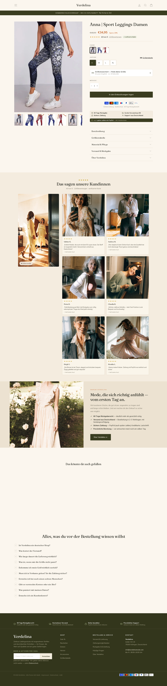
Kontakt (129, 635)
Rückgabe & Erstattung (101, 647)
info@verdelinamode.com (134, 650)
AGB (60, 675)
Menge (93, 80)
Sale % (62, 639)
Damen (62, 647)
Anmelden (46, 656)
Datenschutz (33, 663)
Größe (93, 57)
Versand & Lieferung (100, 639)
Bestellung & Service (103, 635)
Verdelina (83, 5)
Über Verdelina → (100, 437)
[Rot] (106, 50)
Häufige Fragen (98, 650)
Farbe (92, 45)
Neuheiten (64, 643)
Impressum (45, 675)
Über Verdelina (99, 157)
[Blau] (99, 50)
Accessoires (64, 654)
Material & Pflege (100, 144)
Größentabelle (98, 138)
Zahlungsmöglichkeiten (101, 643)
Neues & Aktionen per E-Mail (26, 651)
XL (113, 63)
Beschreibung (98, 131)
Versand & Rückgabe (101, 151)
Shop (62, 635)
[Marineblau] (93, 50)
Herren (62, 650)
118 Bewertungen (115, 37)
